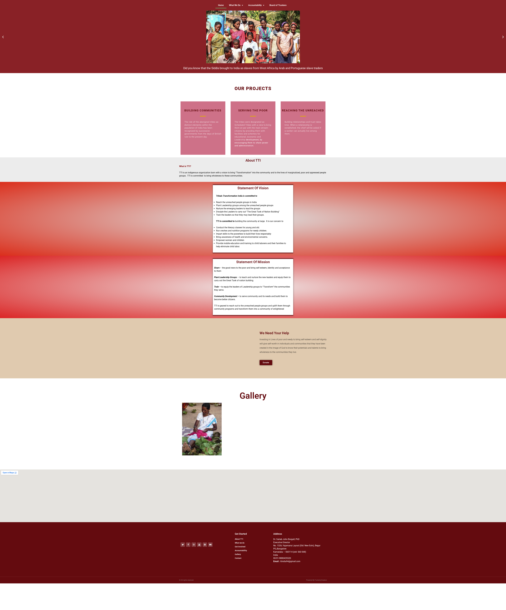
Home (221, 5)
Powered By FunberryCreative (316, 580)
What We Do (234, 5)
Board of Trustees (277, 5)
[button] (3, 37)
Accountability (255, 5)
